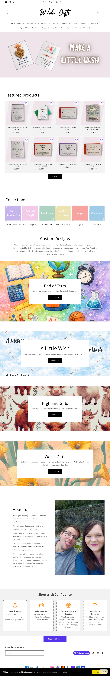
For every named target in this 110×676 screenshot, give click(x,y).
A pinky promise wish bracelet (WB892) (17, 165)
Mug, (88, 248)
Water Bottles (62, 224)
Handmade (15, 611)
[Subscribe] (41, 652)
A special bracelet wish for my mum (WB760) (42, 165)
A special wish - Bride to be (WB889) (92, 165)
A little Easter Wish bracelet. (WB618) (67, 128)
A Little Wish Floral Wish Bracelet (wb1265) (92, 128)
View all (55, 177)
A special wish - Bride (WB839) (67, 164)
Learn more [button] (62, 672)
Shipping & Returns (95, 612)
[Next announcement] (74, 2)
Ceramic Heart (20, 251)
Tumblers (45, 224)
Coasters (95, 224)
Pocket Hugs (28, 224)
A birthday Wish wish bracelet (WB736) (17, 128)
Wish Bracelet (33, 251)
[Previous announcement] (36, 2)
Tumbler (93, 248)
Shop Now (55, 297)
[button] (7, 13)
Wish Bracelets (12, 224)
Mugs (78, 224)
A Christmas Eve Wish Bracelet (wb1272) (42, 128)
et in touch (75, 251)
